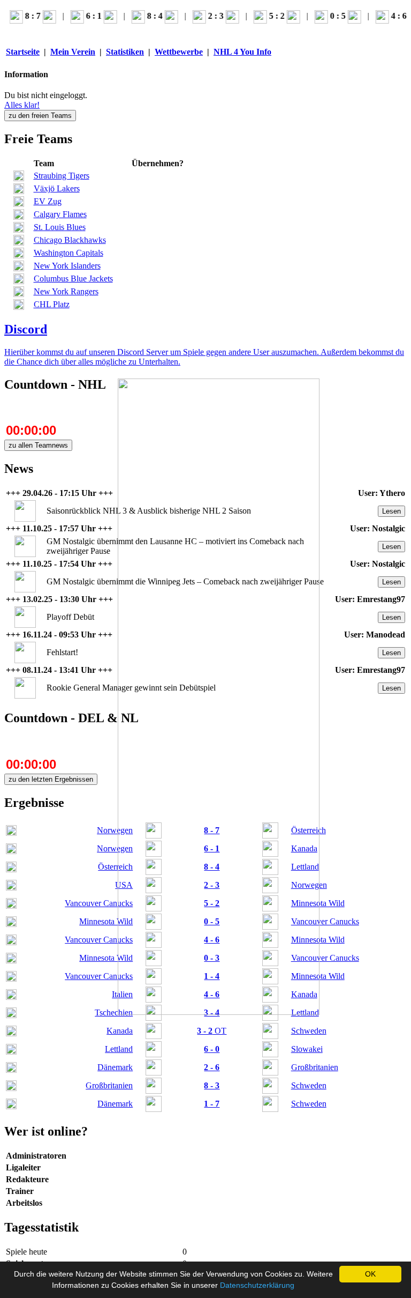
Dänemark (115, 1067)
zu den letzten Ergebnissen (51, 779)
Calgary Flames (60, 214)
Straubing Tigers (61, 175)
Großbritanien (109, 1085)
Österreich (115, 866)
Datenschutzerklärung (257, 1285)
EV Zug (48, 201)
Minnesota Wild (106, 921)
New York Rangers (66, 291)
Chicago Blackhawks (70, 239)
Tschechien (114, 1012)
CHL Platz (52, 304)
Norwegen (115, 830)
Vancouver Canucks (99, 903)
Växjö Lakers (57, 188)
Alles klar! (22, 104)
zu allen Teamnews (38, 445)
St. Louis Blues (60, 227)
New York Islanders (67, 265)
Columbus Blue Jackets (73, 278)
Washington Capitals (68, 252)
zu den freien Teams (40, 116)
